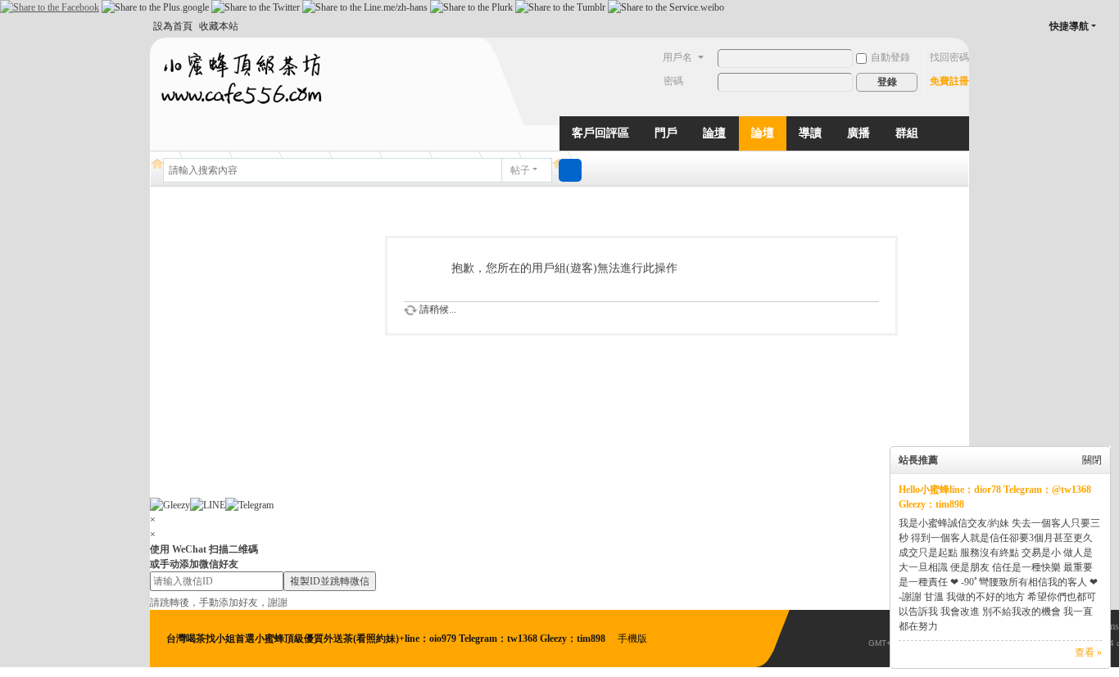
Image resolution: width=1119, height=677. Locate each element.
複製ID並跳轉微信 (329, 581)
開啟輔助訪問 (1110, 26)
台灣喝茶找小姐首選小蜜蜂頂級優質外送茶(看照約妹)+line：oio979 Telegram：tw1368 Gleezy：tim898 (387, 638)
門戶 (666, 133)
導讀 (810, 133)
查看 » (1088, 652)
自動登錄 (890, 57)
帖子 (520, 170)
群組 (906, 133)
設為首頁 (173, 26)
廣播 (858, 133)
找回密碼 (949, 57)
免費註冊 (949, 81)
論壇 (714, 133)
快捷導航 (1069, 26)
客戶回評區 (600, 133)
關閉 (1092, 460)
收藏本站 (218, 26)
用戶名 (677, 57)
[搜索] (570, 170)
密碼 (673, 81)
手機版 (632, 638)
